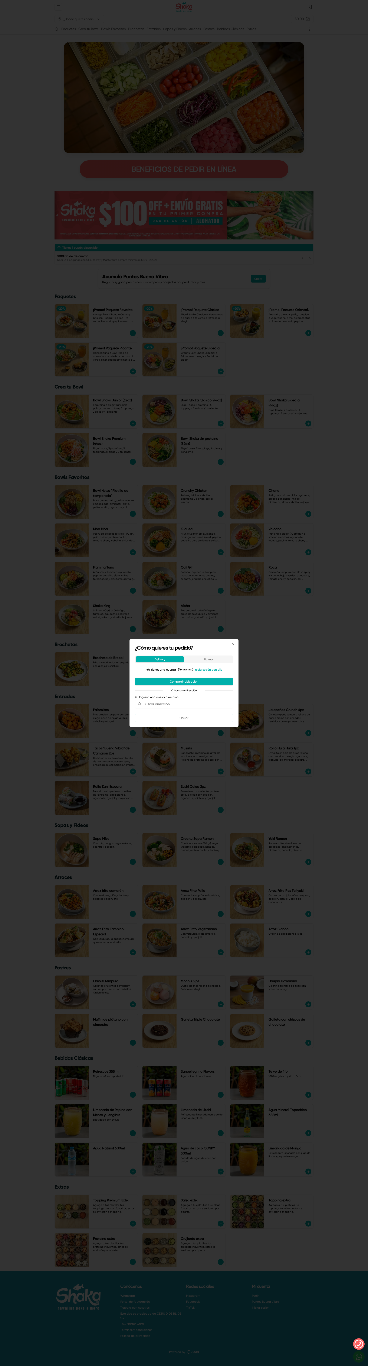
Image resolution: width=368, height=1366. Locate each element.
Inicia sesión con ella (208, 669)
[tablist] (184, 659)
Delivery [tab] (159, 659)
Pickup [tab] (208, 659)
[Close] (233, 644)
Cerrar (184, 718)
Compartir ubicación (184, 681)
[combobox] (187, 704)
